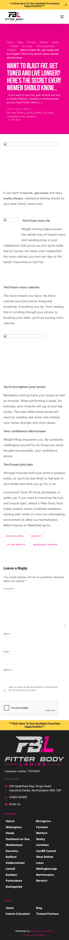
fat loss (11, 112)
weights (31, 116)
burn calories (15, 536)
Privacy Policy (46, 931)
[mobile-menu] (59, 16)
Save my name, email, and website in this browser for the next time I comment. (33, 688)
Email (6, 651)
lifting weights (16, 544)
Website (7, 670)
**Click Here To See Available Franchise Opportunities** (34, 725)
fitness (21, 112)
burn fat (36, 536)
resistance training (45, 544)
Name (7, 633)
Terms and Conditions (34, 935)
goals (29, 112)
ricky (9, 109)
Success (48, 112)
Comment (9, 588)
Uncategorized (16, 116)
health (38, 112)
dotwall (34, 931)
